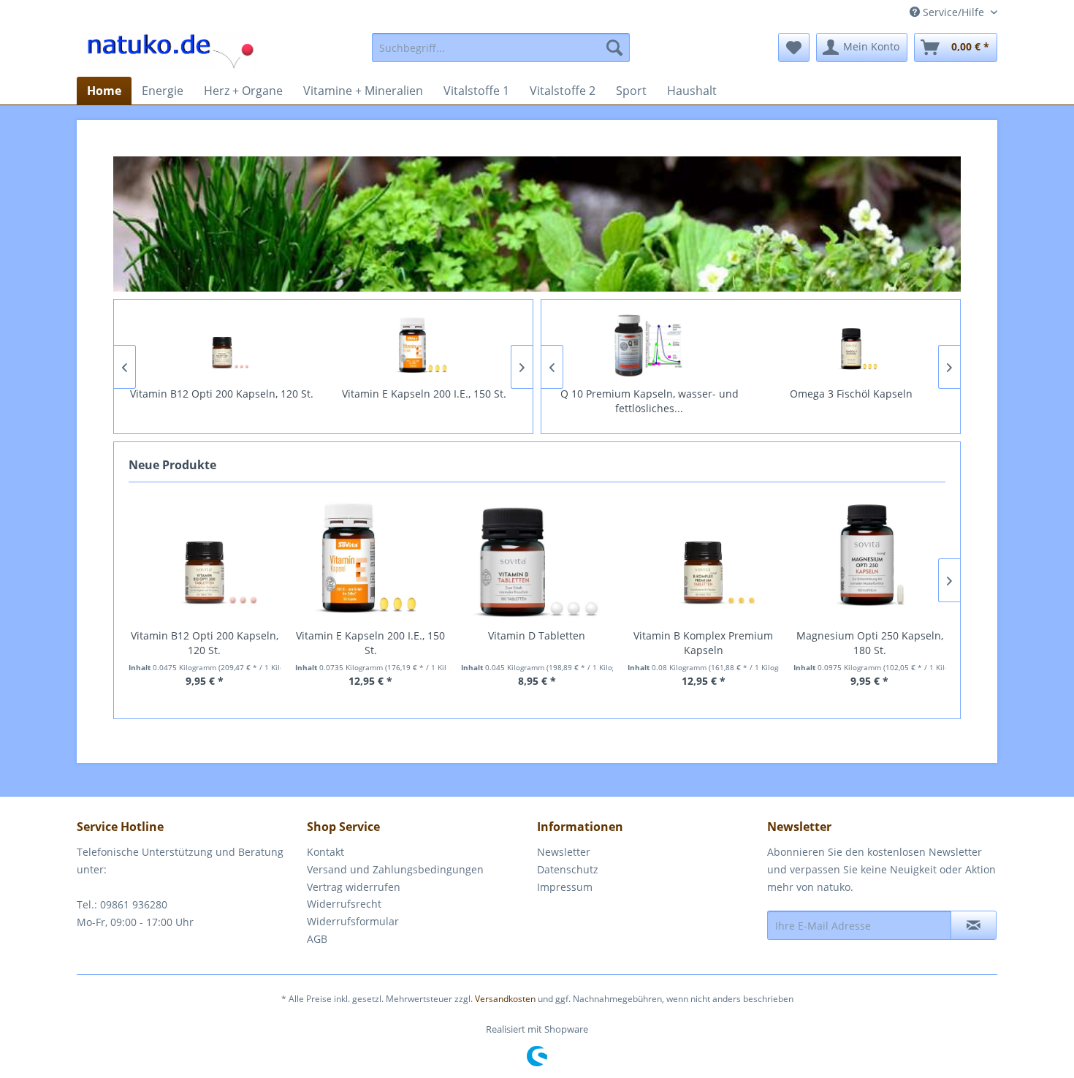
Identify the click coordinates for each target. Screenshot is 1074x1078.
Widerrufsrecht (344, 904)
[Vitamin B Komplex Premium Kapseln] (704, 559)
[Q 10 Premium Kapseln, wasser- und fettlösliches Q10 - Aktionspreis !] (650, 345)
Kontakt (325, 852)
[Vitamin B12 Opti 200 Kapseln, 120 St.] (222, 345)
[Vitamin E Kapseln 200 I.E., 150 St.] (424, 345)
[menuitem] (501, 47)
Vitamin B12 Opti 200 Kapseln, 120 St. (221, 394)
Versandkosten (505, 998)
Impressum (565, 887)
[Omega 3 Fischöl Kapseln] (851, 345)
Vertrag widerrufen (353, 887)
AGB (317, 939)
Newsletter (563, 852)
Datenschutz (567, 869)
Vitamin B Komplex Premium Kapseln (703, 643)
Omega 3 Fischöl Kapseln (851, 394)
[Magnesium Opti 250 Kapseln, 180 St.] (869, 559)
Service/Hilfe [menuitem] (953, 12)
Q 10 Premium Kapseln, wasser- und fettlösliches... (649, 401)
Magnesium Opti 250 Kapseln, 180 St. (869, 643)
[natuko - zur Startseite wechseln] (170, 51)
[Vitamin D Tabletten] (537, 559)
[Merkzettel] (794, 47)
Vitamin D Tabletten (536, 635)
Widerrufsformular (353, 921)
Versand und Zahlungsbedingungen (395, 869)
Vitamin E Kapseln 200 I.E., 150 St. (424, 394)
